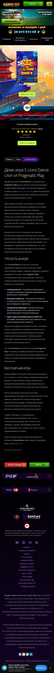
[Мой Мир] (31, 654)
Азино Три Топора (25, 191)
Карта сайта (27, 573)
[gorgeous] (34, 131)
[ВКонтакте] (20, 654)
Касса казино (27, 557)
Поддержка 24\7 (27, 567)
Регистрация (11, 21)
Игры (19, 159)
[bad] (18, 131)
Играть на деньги (27, 143)
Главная (7, 39)
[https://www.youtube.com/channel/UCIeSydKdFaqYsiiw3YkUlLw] (17, 542)
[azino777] (23, 542)
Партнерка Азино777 (27, 583)
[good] (30, 131)
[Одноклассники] (23, 654)
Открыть (41, 668)
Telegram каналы (28, 586)
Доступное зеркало (27, 570)
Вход (32, 4)
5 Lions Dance (30, 159)
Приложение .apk (27, 580)
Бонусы (34, 39)
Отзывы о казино (26, 563)
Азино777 (19, 443)
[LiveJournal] (34, 654)
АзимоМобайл (27, 560)
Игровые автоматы (20, 39)
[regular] (26, 131)
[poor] (22, 131)
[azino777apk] (37, 542)
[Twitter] (27, 654)
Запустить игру (27, 94)
